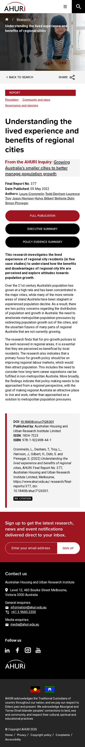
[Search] (78, 6)
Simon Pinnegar (16, 203)
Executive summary (42, 229)
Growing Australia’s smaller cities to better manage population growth (37, 168)
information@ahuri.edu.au (28, 607)
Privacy (21, 735)
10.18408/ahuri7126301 (37, 421)
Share (63, 77)
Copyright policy (41, 735)
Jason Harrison (23, 198)
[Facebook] (17, 650)
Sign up (68, 548)
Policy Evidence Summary (42, 242)
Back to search (21, 77)
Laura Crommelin (31, 193)
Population (12, 100)
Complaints (63, 735)
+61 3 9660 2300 (23, 612)
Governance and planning (21, 105)
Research (23, 19)
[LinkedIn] (7, 650)
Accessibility (13, 739)
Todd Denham (55, 193)
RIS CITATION (22, 498)
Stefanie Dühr (64, 198)
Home (9, 735)
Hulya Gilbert (44, 198)
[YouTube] (38, 650)
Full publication (42, 216)
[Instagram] (28, 650)
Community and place (36, 100)
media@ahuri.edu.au (25, 624)
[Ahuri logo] (15, 661)
